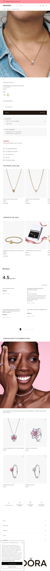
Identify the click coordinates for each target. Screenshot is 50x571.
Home (4, 9)
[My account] (40, 5)
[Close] (22, 542)
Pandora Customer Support (32, 299)
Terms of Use (11, 560)
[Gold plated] (8, 95)
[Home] (7, 5)
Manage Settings (12, 566)
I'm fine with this (12, 563)
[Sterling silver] (4, 95)
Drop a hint (7, 157)
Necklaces (9, 9)
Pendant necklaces (15, 9)
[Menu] (46, 5)
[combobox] (45, 285)
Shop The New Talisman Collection (10, 1)
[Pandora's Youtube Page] (13, 479)
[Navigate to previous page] (18, 329)
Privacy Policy (5, 560)
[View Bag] (43, 5)
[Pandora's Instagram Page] (7, 479)
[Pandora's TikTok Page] (17, 479)
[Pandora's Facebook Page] (4, 479)
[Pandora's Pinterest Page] (20, 479)
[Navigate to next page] (32, 329)
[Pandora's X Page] (10, 479)
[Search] (17, 5)
